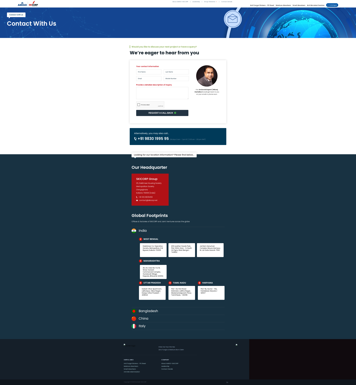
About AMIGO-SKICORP (180, 2)
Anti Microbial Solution (315, 5)
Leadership (196, 2)
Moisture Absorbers (283, 5)
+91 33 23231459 (146, 197)
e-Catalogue (332, 5)
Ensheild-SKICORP (140, 382)
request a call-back (161, 113)
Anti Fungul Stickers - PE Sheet (262, 5)
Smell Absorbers (299, 5)
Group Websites (210, 2)
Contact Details (226, 2)
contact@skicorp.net (148, 200)
